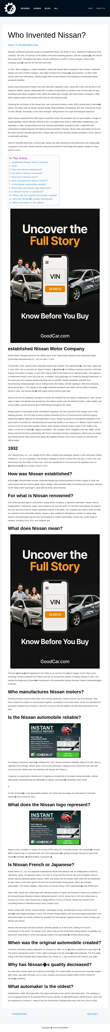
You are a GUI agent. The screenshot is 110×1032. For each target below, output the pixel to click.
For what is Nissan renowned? (27, 173)
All (56, 8)
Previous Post (19, 1014)
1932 (14, 166)
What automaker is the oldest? (28, 202)
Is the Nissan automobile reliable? (28, 184)
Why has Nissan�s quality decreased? (33, 199)
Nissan (11, 45)
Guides (37, 8)
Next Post (92, 1014)
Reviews (25, 8)
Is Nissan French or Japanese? (27, 191)
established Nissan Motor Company (29, 162)
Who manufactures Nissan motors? (29, 180)
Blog (47, 8)
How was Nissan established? (26, 169)
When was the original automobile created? (35, 195)
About (90, 8)
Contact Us (100, 8)
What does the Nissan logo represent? (31, 188)
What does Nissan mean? (24, 177)
